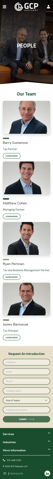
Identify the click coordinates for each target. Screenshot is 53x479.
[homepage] (26, 6)
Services (8, 434)
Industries (9, 442)
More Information (14, 450)
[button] (4, 6)
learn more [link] (12, 156)
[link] (26, 142)
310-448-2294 (14, 460)
